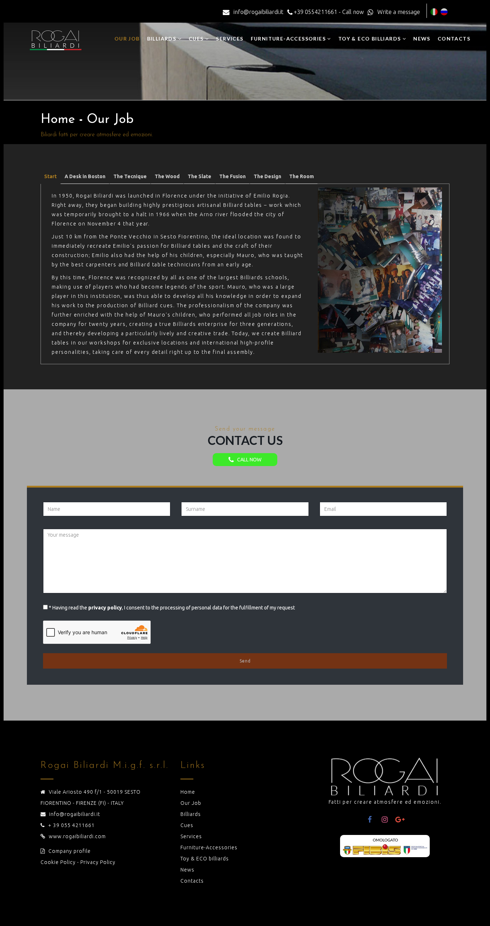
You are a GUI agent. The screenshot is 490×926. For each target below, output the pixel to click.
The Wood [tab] (167, 176)
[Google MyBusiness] (400, 819)
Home (187, 792)
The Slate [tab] (199, 176)
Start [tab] (50, 176)
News (421, 38)
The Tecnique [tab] (130, 176)
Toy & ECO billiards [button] (370, 38)
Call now (248, 459)
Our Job (127, 38)
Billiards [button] (162, 38)
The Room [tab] (301, 176)
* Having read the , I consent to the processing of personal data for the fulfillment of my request (172, 608)
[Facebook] (370, 819)
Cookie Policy (58, 862)
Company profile (69, 851)
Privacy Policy (98, 862)
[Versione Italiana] (434, 11)
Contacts (454, 38)
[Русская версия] (444, 11)
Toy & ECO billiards (204, 858)
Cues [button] (197, 38)
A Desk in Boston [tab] (85, 176)
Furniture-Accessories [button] (289, 38)
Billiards (190, 814)
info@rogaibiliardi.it (74, 814)
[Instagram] (385, 819)
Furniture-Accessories (208, 847)
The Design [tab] (267, 176)
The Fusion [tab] (232, 176)
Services (229, 38)
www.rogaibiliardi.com (77, 836)
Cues (186, 825)
